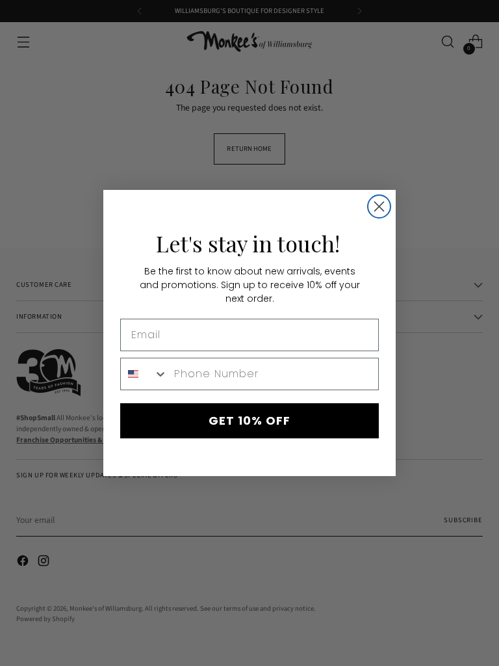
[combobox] (144, 374)
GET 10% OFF (249, 420)
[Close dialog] (379, 206)
